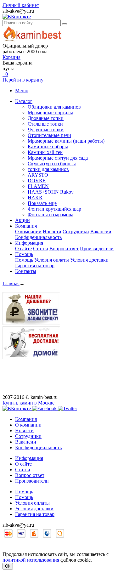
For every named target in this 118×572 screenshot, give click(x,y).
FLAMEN (38, 186)
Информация (29, 243)
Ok (7, 566)
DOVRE (37, 180)
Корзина (11, 57)
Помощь (24, 254)
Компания (26, 226)
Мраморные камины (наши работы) (66, 141)
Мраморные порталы (50, 112)
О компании (28, 231)
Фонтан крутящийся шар (54, 209)
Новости (52, 231)
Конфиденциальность (38, 237)
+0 (5, 74)
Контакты (25, 271)
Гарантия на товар (34, 265)
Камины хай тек (45, 152)
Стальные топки (45, 124)
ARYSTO (38, 175)
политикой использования (31, 560)
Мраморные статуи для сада (58, 158)
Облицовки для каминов (54, 107)
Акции (22, 220)
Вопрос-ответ (64, 248)
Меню (21, 90)
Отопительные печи (49, 135)
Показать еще (42, 203)
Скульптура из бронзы (52, 163)
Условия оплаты (51, 260)
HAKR (35, 197)
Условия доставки (89, 260)
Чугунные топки (46, 129)
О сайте (23, 248)
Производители (97, 248)
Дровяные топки (46, 118)
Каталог (23, 101)
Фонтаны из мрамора (50, 214)
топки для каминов (48, 169)
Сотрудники (76, 231)
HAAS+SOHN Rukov (51, 192)
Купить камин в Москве (28, 402)
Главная (11, 283)
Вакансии (100, 231)
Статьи (40, 248)
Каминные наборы (48, 146)
